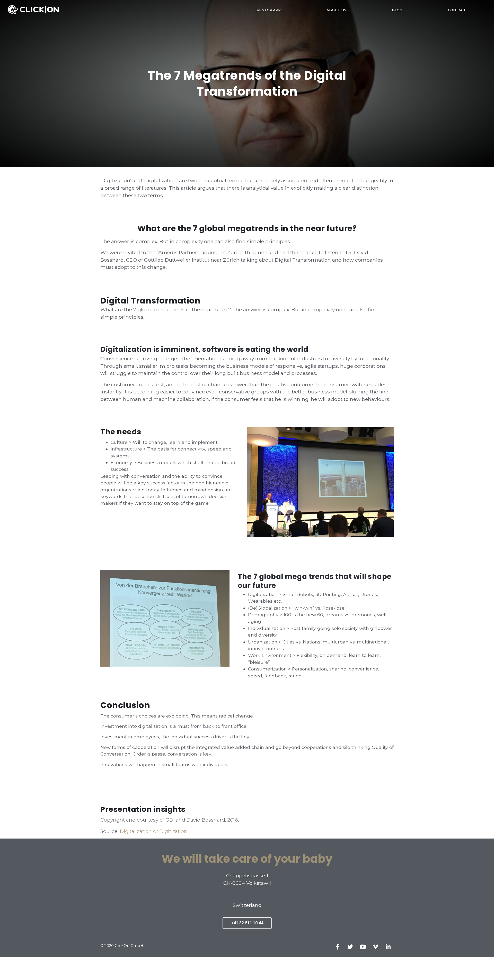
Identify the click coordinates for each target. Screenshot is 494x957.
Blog (397, 10)
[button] (247, 923)
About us (336, 10)
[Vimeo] (375, 946)
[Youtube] (362, 946)
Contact (457, 10)
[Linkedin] (388, 946)
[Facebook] (337, 946)
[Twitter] (350, 946)
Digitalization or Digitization (153, 831)
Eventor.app (267, 10)
